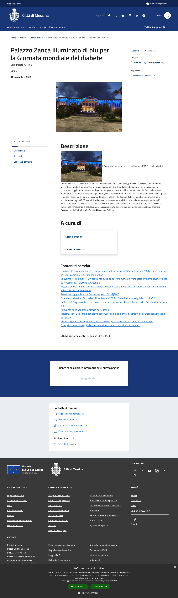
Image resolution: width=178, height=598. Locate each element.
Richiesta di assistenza (59, 560)
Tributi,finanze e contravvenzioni (105, 505)
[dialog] (89, 581)
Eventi (134, 524)
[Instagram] (129, 15)
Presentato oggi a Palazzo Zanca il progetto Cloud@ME (90, 294)
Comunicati (35, 37)
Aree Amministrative (17, 500)
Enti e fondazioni (15, 510)
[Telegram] (142, 15)
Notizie (134, 495)
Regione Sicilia (14, 3)
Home (13, 37)
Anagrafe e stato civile (59, 495)
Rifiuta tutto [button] (100, 586)
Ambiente (94, 510)
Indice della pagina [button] (22, 141)
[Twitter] (115, 15)
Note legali (95, 560)
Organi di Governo (15, 495)
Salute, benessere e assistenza (104, 515)
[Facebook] (108, 15)
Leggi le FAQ (54, 555)
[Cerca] (167, 15)
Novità (23, 37)
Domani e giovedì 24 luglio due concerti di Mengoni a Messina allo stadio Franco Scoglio (107, 321)
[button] (89, 593)
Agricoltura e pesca (99, 525)
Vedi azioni (149, 50)
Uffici (9, 505)
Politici (10, 515)
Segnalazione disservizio (59, 550)
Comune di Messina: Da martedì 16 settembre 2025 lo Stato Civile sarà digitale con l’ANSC (108, 298)
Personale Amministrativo (19, 520)
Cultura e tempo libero (59, 500)
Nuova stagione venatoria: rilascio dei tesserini (85, 310)
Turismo (52, 525)
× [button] (175, 567)
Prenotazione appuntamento (61, 545)
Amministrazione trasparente (103, 545)
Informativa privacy (99, 555)
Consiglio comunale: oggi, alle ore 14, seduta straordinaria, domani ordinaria (100, 325)
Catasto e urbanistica (58, 520)
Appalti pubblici (55, 515)
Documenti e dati (15, 525)
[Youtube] (122, 15)
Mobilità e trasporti (57, 530)
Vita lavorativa (55, 505)
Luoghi (134, 519)
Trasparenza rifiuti (98, 550)
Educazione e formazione (101, 495)
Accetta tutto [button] (78, 586)
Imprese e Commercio (58, 510)
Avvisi (133, 505)
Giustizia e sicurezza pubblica (103, 500)
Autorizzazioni (96, 520)
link (115, 581)
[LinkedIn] (136, 15)
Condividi (136, 50)
